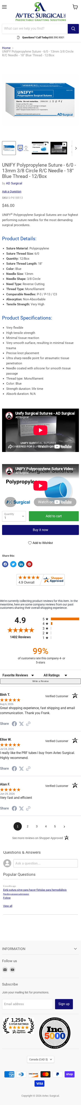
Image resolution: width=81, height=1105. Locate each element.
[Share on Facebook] (5, 564)
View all (7, 905)
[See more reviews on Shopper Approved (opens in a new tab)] (28, 724)
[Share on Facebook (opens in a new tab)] (14, 724)
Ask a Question (11, 191)
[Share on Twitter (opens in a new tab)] (21, 724)
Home (6, 48)
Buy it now (40, 530)
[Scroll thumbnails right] (75, 148)
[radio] (62, 619)
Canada (38, 1059)
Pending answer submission (16, 894)
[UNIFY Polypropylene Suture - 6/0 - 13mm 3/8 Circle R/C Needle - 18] (9, 148)
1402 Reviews (25, 637)
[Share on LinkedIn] (21, 564)
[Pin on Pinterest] (29, 564)
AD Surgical (14, 183)
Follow (7, 897)
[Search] (73, 29)
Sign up (64, 1004)
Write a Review (40, 681)
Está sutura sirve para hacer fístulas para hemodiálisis (35, 889)
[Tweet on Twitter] (13, 564)
